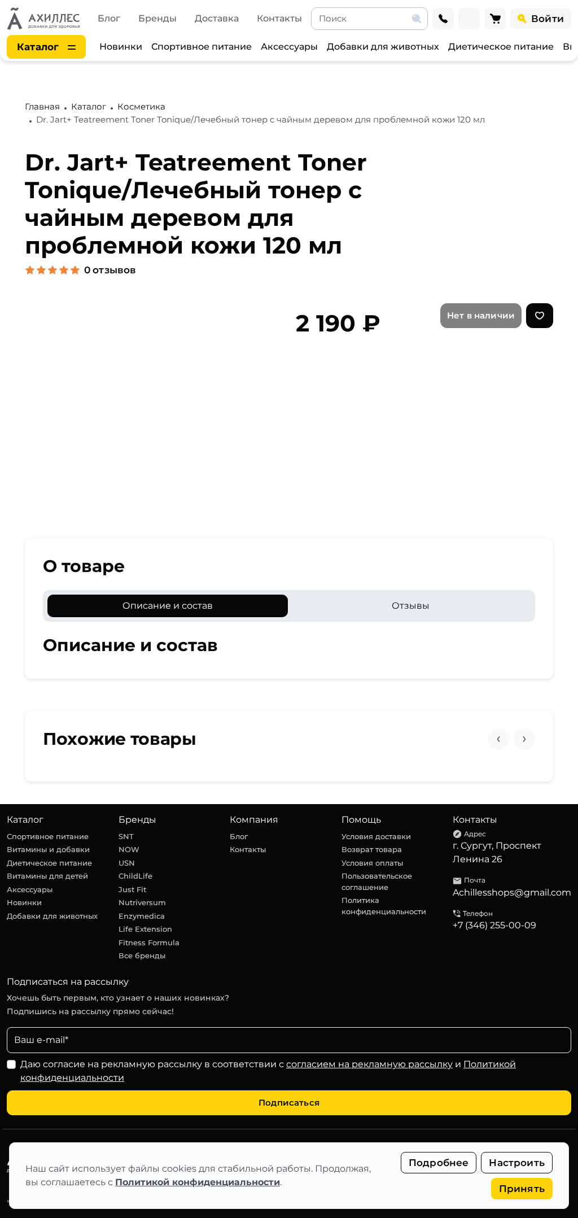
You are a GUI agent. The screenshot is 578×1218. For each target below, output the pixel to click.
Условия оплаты (372, 862)
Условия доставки (376, 836)
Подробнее (439, 1162)
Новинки (120, 46)
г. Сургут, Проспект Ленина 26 (497, 852)
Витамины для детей (47, 875)
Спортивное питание (201, 46)
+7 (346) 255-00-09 (494, 925)
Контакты (279, 18)
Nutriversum (142, 902)
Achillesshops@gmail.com (512, 892)
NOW (129, 849)
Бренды (157, 18)
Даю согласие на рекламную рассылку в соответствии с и (268, 1071)
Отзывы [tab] (411, 605)
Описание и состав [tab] (167, 605)
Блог (109, 18)
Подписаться (289, 1102)
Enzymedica (142, 915)
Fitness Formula (149, 942)
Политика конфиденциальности (383, 906)
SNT (126, 836)
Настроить (517, 1162)
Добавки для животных (383, 46)
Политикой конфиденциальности (197, 1182)
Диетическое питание (501, 46)
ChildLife (135, 875)
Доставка (217, 18)
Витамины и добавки (48, 849)
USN (127, 862)
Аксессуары (289, 46)
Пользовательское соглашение (376, 881)
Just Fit (132, 889)
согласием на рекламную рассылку (369, 1064)
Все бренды (142, 955)
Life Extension (145, 928)
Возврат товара (371, 849)
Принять (522, 1188)
